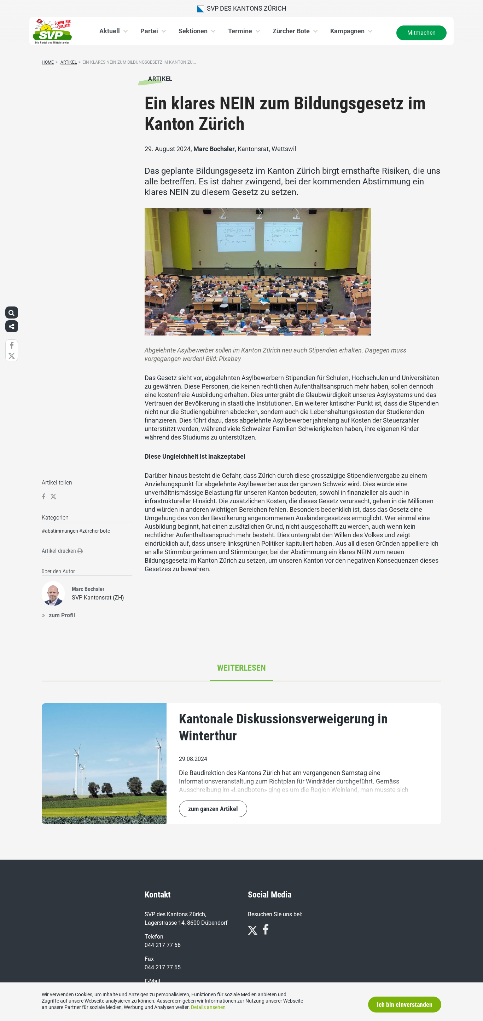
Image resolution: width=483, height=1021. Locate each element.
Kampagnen (347, 31)
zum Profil (62, 615)
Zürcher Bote (291, 31)
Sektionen (193, 31)
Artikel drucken (59, 550)
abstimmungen (61, 531)
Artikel (68, 62)
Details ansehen (208, 1007)
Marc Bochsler (214, 149)
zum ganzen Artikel (213, 809)
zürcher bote (96, 531)
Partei (149, 31)
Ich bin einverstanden (404, 1004)
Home (48, 62)
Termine (240, 31)
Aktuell (109, 31)
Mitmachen (421, 32)
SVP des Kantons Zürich (245, 8)
